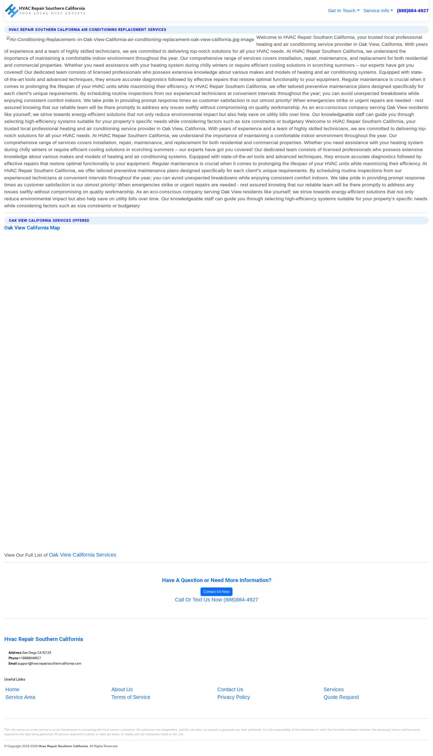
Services (334, 690)
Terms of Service (130, 697)
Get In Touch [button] (342, 10)
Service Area (20, 697)
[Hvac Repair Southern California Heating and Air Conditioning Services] (44, 10)
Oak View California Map (32, 228)
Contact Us (230, 690)
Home (12, 690)
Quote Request (341, 697)
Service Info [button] (376, 10)
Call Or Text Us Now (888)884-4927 (216, 600)
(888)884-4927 (413, 10)
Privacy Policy (233, 697)
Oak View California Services (82, 555)
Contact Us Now (216, 592)
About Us (122, 690)
